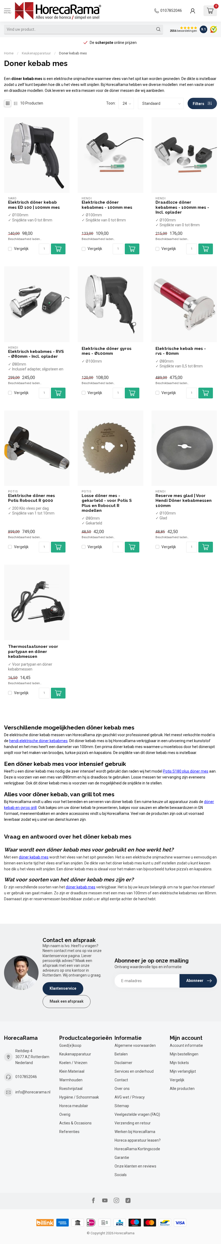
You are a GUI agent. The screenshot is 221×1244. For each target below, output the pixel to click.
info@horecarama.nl (32, 1092)
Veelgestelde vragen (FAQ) (137, 1114)
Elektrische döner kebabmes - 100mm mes (107, 205)
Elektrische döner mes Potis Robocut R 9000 (31, 498)
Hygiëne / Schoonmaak (79, 1097)
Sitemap (122, 1106)
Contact (121, 1080)
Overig (64, 1114)
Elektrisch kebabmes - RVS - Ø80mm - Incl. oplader (36, 354)
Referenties (69, 1132)
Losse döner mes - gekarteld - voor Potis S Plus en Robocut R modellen (107, 503)
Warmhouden (70, 1080)
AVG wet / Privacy (130, 1097)
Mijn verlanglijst (183, 1071)
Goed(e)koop (70, 1045)
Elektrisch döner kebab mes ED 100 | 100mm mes (34, 205)
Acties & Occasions (75, 1123)
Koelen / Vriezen (73, 1063)
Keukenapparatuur (36, 53)
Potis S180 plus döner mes (185, 771)
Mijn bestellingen (184, 1054)
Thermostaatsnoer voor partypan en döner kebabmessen (33, 651)
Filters (199, 104)
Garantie (122, 1157)
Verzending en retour (133, 1123)
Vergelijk (21, 249)
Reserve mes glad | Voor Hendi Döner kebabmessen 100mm (184, 500)
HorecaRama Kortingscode (137, 1149)
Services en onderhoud (134, 1071)
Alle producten (182, 1088)
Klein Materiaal (71, 1071)
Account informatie (186, 1045)
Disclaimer (123, 1063)
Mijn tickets (179, 1063)
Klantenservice (63, 988)
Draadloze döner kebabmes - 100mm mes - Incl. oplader (182, 207)
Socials (121, 1175)
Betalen (121, 1054)
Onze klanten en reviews (135, 1166)
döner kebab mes (34, 857)
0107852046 (171, 10)
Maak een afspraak (67, 1001)
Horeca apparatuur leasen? (138, 1140)
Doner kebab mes (73, 53)
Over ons (122, 1088)
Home (8, 53)
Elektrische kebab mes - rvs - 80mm (181, 351)
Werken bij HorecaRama (135, 1132)
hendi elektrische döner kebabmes (38, 741)
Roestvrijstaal (70, 1088)
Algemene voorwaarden (135, 1045)
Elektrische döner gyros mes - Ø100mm (107, 351)
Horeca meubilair (73, 1106)
